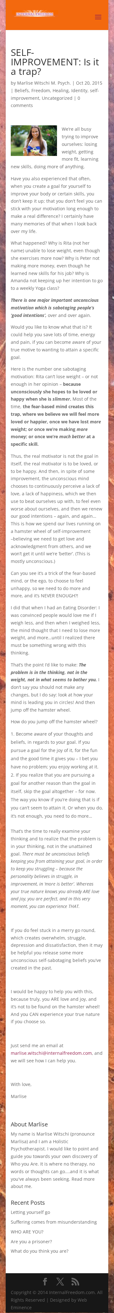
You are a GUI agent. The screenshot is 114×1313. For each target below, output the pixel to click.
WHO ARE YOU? (27, 1232)
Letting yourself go (30, 1212)
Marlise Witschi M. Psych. (44, 83)
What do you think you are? (39, 1251)
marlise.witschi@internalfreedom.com (51, 1053)
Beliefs (22, 90)
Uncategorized (57, 98)
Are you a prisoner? (31, 1241)
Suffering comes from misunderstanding (54, 1222)
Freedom (40, 90)
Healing (61, 90)
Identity (79, 90)
